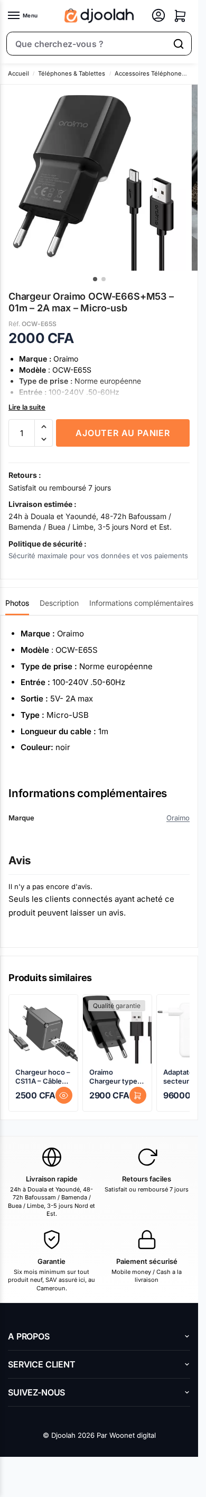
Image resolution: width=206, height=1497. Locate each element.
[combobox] (87, 44)
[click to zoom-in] (93, 178)
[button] (180, 15)
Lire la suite (26, 407)
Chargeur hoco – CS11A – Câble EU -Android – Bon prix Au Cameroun (42, 1077)
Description (59, 602)
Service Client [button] (42, 1364)
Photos (17, 602)
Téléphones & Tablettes (71, 73)
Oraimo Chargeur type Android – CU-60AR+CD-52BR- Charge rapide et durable (117, 1077)
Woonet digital (132, 1435)
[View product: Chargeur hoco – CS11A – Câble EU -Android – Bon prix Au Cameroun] (43, 1029)
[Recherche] (178, 44)
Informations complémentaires (141, 602)
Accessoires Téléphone (148, 73)
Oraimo (178, 818)
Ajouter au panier (123, 433)
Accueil (18, 73)
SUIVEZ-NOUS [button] (36, 1392)
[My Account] (158, 16)
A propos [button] (29, 1336)
